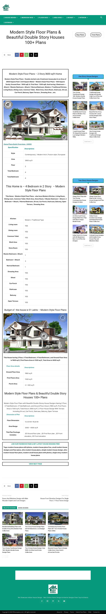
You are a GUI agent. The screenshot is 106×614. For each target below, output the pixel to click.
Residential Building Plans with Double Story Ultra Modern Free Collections (12, 529)
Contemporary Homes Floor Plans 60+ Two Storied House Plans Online (57, 529)
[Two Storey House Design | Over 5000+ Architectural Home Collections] (35, 540)
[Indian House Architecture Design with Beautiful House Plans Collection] (96, 209)
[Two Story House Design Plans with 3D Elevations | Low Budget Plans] (35, 518)
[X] (31, 55)
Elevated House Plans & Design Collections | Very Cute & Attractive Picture (57, 550)
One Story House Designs (88, 76)
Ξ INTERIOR (82, 17)
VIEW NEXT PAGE (35, 464)
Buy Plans (80, 35)
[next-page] (7, 556)
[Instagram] (47, 601)
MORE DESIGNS (23, 508)
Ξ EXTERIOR (8, 22)
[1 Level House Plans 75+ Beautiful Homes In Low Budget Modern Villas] (80, 125)
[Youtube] (64, 601)
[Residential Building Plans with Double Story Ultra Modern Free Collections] (12, 518)
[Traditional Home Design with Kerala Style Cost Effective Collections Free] (96, 86)
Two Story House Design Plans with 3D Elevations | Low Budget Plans (35, 529)
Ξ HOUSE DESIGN (10, 17)
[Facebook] (17, 55)
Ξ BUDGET (69, 17)
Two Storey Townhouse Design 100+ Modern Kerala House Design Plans (12, 550)
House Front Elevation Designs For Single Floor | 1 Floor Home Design (54, 500)
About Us (59, 612)
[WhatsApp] (26, 55)
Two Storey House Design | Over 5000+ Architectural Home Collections (35, 550)
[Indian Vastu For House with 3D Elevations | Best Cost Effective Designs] (80, 229)
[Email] (36, 55)
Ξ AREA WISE (57, 17)
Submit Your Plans (81, 612)
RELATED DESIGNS (10, 508)
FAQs (89, 612)
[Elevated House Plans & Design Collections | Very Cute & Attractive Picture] (58, 540)
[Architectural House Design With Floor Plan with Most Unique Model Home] (80, 209)
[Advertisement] (66, 7)
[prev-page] (3, 556)
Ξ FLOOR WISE (43, 17)
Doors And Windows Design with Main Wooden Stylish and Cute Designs (15, 500)
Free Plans (96, 35)
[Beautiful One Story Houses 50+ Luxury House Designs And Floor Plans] (96, 105)
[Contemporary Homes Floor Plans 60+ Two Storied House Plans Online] (58, 518)
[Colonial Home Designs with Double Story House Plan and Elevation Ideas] (96, 229)
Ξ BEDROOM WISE (26, 17)
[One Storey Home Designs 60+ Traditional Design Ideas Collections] (96, 125)
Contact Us (96, 612)
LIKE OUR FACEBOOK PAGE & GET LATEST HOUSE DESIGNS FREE (35, 444)
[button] (101, 18)
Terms (72, 612)
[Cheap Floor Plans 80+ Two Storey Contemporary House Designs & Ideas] (80, 190)
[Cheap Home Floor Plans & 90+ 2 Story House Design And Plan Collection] (96, 190)
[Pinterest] (22, 55)
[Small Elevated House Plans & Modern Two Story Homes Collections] (80, 105)
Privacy (66, 612)
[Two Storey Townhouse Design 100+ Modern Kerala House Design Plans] (12, 540)
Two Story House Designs (88, 180)
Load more (87, 141)
